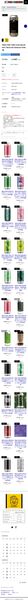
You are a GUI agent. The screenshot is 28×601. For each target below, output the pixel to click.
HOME (3, 7)
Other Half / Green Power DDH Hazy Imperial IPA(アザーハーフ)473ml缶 (7, 288)
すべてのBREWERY (16, 92)
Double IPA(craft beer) (11, 7)
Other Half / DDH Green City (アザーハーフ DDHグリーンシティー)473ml (8, 380)
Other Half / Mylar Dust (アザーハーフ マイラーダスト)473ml (8, 411)
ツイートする (6, 54)
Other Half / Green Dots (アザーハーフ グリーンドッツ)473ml (7, 349)
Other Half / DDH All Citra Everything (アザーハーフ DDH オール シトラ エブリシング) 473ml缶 (7, 163)
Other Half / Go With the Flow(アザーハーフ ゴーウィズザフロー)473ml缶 (20, 162)
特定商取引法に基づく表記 (7, 590)
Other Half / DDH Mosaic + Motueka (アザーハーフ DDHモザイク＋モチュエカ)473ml (20, 381)
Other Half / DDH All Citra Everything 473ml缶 (8, 317)
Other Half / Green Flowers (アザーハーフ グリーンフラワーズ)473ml (20, 412)
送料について (15, 592)
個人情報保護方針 (5, 592)
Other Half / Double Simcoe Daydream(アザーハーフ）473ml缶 (20, 288)
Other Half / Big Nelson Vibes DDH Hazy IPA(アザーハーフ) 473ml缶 (20, 258)
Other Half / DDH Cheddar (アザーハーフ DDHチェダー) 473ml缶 (8, 226)
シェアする (15, 54)
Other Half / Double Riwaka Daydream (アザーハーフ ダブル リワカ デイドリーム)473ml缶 (20, 226)
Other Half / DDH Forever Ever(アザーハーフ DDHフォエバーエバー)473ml (20, 350)
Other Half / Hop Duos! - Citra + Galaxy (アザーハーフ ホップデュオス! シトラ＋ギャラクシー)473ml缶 (20, 194)
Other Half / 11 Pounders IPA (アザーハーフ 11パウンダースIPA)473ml (20, 476)
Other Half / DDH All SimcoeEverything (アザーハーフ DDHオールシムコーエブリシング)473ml (20, 319)
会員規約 (3, 594)
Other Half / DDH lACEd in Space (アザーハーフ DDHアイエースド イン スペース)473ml (7, 477)
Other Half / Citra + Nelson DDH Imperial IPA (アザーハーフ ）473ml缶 (8, 258)
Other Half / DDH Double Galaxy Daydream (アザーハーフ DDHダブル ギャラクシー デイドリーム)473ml (20, 444)
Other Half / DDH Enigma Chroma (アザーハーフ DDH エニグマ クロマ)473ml (8, 443)
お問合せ (10, 594)
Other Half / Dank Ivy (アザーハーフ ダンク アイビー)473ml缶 (8, 193)
